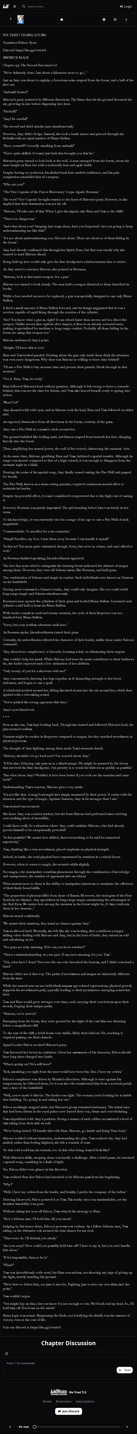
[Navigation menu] (14, 6)
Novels (47, 1401)
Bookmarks (64, 1401)
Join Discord (70, 1411)
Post (128, 1370)
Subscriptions (85, 1401)
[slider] (34, 1427)
